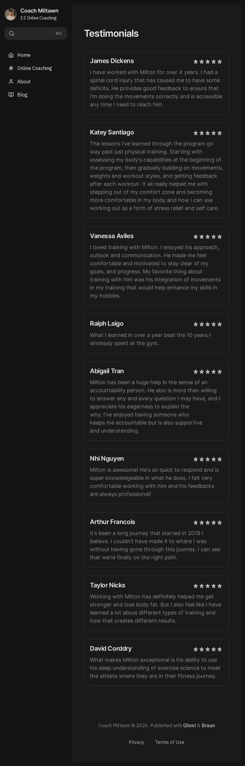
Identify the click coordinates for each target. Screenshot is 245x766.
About (23, 82)
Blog (22, 95)
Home (23, 55)
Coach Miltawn (39, 10)
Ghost (189, 725)
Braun (208, 725)
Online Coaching (34, 68)
